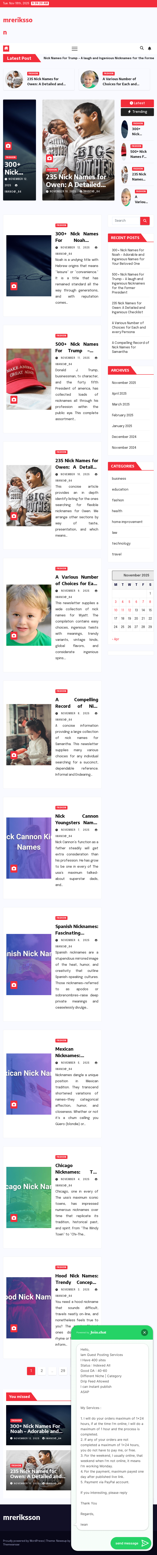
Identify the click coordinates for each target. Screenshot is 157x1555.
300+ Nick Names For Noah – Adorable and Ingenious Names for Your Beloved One (40, 1433)
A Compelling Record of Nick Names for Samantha (130, 347)
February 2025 (122, 415)
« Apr (115, 639)
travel (116, 554)
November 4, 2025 (76, 1179)
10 (115, 610)
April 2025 (119, 393)
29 (63, 1371)
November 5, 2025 (76, 1063)
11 (122, 610)
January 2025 (122, 426)
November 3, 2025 (76, 1290)
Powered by (83, 1332)
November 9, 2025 (63, 191)
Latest (139, 103)
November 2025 (124, 383)
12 (129, 610)
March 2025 (121, 404)
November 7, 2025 (76, 830)
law (114, 533)
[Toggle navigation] (74, 48)
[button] (142, 48)
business (119, 479)
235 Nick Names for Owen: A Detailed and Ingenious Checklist (128, 308)
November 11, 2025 (76, 358)
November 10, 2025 (76, 474)
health (117, 511)
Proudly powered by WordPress (24, 1541)
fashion (33, 74)
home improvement (127, 522)
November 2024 (124, 448)
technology (121, 543)
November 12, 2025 (76, 248)
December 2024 (124, 437)
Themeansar (11, 1544)
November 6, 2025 (76, 940)
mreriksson (21, 1517)
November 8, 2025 (76, 713)
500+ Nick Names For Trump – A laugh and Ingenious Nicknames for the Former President (128, 283)
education (120, 489)
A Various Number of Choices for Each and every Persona (44, 84)
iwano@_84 (90, 191)
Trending (139, 112)
